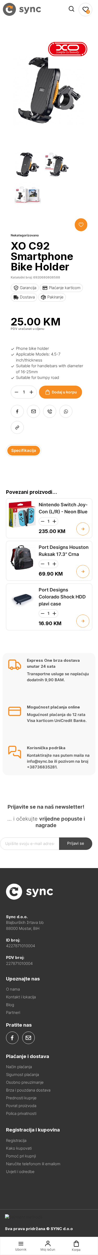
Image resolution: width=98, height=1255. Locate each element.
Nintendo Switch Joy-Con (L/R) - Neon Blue (63, 508)
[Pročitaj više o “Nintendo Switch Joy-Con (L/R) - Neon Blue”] (82, 528)
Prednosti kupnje (21, 1097)
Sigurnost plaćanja (22, 1074)
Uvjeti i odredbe (20, 1171)
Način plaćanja (19, 1066)
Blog (10, 1004)
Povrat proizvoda (21, 1105)
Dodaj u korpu (64, 392)
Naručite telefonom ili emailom (33, 1163)
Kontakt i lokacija (21, 996)
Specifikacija (23, 450)
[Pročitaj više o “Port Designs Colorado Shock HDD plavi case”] (82, 621)
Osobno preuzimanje (25, 1082)
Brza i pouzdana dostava (28, 1090)
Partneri (13, 1012)
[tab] (23, 450)
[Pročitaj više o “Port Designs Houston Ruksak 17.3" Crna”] (82, 571)
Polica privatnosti (21, 1113)
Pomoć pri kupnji (21, 1156)
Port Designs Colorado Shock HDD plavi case (62, 596)
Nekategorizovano (25, 235)
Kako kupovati (19, 1148)
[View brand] (67, 67)
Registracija (16, 1140)
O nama (13, 989)
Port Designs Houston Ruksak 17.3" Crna (64, 550)
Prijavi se (75, 843)
